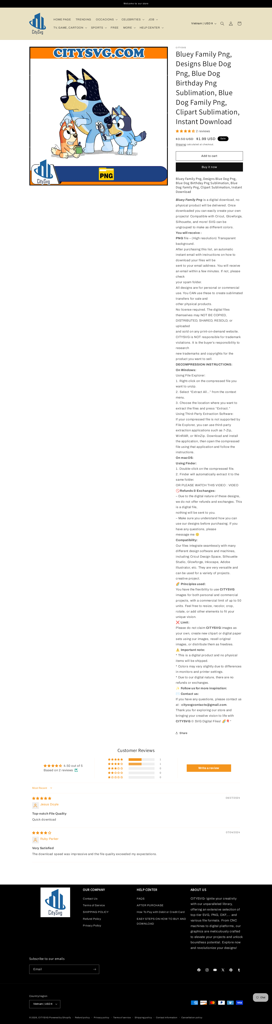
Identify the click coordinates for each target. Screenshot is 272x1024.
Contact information (166, 1017)
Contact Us (90, 898)
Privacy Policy (92, 925)
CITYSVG (43, 1017)
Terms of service (122, 1017)
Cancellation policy (191, 1017)
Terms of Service (94, 905)
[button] (106, 19)
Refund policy (82, 1017)
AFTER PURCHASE (150, 905)
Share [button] (183, 732)
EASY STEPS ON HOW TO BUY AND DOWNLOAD (161, 921)
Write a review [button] (208, 768)
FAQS (141, 898)
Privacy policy (101, 1017)
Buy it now (209, 166)
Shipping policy (143, 1017)
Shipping (181, 144)
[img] (41, 798)
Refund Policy (92, 918)
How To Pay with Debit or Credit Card (161, 912)
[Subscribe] (94, 969)
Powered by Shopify (60, 1017)
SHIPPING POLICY (96, 912)
